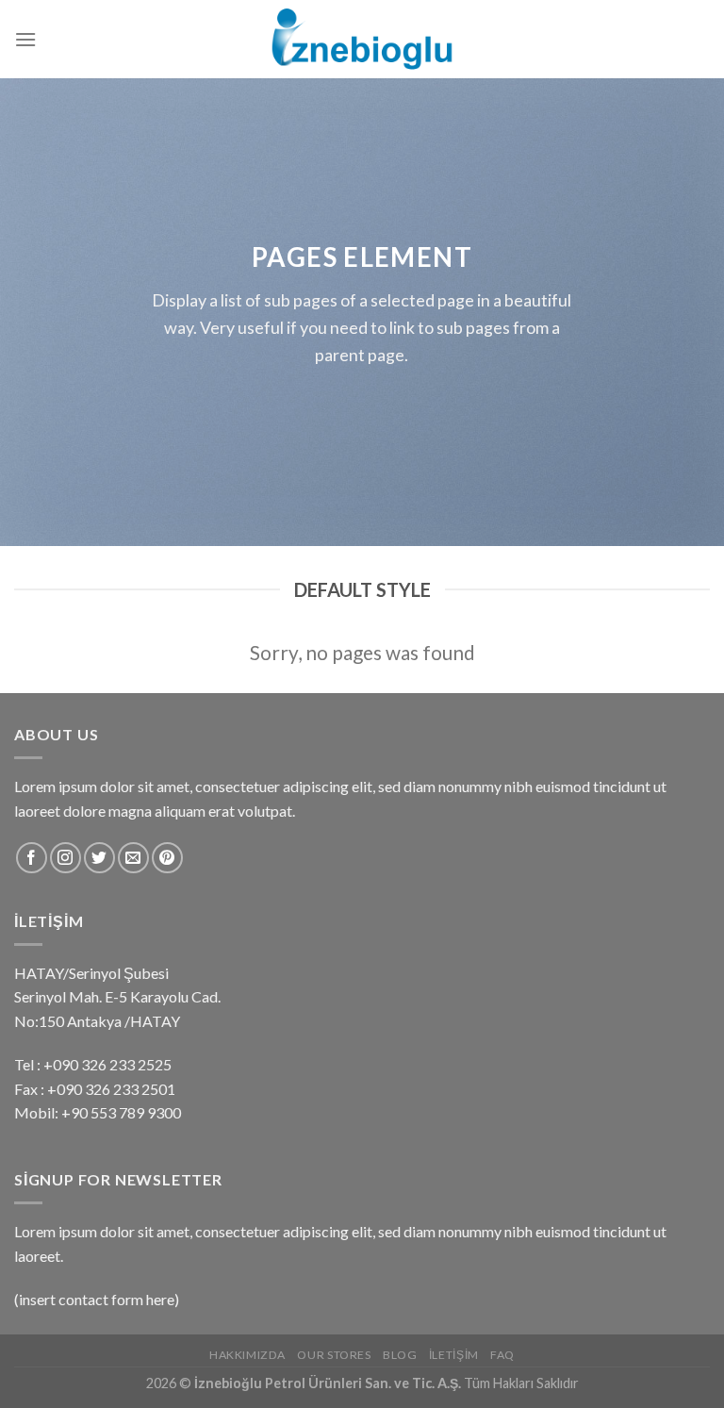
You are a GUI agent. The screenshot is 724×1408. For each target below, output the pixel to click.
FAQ (502, 1355)
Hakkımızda (247, 1355)
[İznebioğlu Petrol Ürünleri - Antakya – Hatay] (362, 38)
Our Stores (333, 1355)
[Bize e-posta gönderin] (133, 857)
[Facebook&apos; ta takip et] (31, 857)
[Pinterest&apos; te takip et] (167, 857)
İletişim (454, 1355)
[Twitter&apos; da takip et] (99, 857)
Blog (400, 1355)
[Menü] (25, 39)
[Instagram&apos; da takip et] (65, 857)
